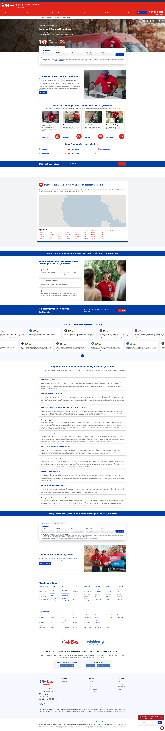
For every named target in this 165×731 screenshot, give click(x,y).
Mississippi (75, 620)
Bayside (41, 234)
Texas (107, 622)
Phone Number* (89, 52)
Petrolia (85, 236)
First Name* (43, 52)
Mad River (77, 234)
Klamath (67, 236)
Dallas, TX (52, 593)
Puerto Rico (97, 625)
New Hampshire (87, 617)
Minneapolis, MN (88, 589)
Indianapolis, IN (65, 598)
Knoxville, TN (76, 586)
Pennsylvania (98, 622)
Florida (52, 617)
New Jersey (86, 620)
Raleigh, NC (97, 596)
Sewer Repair (88, 125)
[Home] (39, 17)
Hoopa (67, 232)
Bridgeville (51, 230)
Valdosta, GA (120, 594)
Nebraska (75, 627)
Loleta (76, 232)
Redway (93, 232)
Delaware (52, 614)
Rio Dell (93, 234)
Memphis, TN (76, 594)
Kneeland (68, 238)
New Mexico (87, 622)
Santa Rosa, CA (109, 596)
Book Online (143, 12)
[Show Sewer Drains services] (65, 153)
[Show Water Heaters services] (95, 149)
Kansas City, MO (65, 600)
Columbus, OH (53, 590)
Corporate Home (122, 691)
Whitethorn (103, 238)
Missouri (75, 622)
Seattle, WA (108, 599)
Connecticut (42, 627)
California (57, 17)
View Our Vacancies (45, 563)
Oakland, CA (87, 594)
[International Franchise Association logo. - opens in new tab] (41, 704)
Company (91, 678)
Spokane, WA (120, 586)
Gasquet (59, 238)
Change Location (21, 7)
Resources (131, 12)
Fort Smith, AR (65, 590)
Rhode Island (98, 627)
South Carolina (109, 614)
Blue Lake (42, 238)
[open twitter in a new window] (162, 21)
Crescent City (51, 234)
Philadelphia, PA (98, 586)
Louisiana (63, 622)
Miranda (76, 238)
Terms (56, 60)
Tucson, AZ (119, 591)
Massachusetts (65, 627)
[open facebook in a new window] (147, 21)
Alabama (41, 614)
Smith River (103, 232)
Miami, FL (75, 599)
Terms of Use (64, 721)
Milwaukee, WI (87, 586)
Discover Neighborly (67, 666)
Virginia (107, 627)
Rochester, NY (98, 599)
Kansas (63, 617)
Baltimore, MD (42, 591)
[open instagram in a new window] (156, 21)
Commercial (30, 12)
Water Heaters (75, 149)
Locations (49, 17)
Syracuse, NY (120, 589)
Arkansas (41, 620)
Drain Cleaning (46, 125)
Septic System (75, 153)
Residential (5, 12)
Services (64, 678)
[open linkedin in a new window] (159, 21)
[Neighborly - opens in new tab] (45, 704)
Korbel (76, 230)
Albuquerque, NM (43, 586)
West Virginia (120, 617)
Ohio (96, 614)
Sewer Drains (45, 153)
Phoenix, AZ (97, 589)
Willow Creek (112, 230)
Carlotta (50, 232)
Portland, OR (98, 594)
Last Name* (58, 52)
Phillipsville (86, 238)
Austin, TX (41, 589)
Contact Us (91, 684)
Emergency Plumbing (57, 12)
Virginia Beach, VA (121, 596)
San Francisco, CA (110, 591)
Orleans (85, 234)
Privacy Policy (61, 60)
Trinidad (102, 234)
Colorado (41, 625)
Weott (102, 236)
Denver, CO (53, 595)
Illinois (51, 625)
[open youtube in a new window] (153, 21)
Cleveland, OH (42, 596)
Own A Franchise (93, 689)
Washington (119, 614)
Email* (72, 52)
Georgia (52, 620)
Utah (107, 625)
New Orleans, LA (88, 591)
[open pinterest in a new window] (150, 21)
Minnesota (75, 617)
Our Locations (121, 686)
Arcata (41, 232)
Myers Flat (85, 230)
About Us (107, 12)
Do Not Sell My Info (89, 721)
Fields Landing (60, 230)
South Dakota (109, 617)
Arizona (41, 617)
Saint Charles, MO (110, 586)
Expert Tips (120, 684)
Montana (75, 625)
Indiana (52, 627)
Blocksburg (42, 236)
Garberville (60, 236)
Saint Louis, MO (109, 589)
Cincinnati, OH (42, 594)
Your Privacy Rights (101, 721)
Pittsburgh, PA (98, 591)
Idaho (51, 622)
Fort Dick (59, 232)
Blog (119, 681)
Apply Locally (159, 5)
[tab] (45, 47)
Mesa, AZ (75, 596)
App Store (91, 666)
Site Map (120, 689)
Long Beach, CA (76, 591)
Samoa (93, 238)
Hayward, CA (64, 595)
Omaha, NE (86, 600)
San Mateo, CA (109, 594)
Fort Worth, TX (65, 593)
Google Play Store (104, 666)
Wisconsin (119, 620)
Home (42, 17)
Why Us (84, 12)
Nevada (85, 614)
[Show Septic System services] (95, 153)
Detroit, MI (53, 598)
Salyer (93, 236)
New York (86, 625)
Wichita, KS (119, 599)
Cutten (50, 236)
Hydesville (68, 234)
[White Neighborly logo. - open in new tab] (4, 1)
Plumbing (65, 125)
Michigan (75, 614)
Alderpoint (42, 230)
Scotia (102, 230)
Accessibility (80, 721)
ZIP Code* (103, 52)
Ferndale (50, 238)
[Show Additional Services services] (124, 149)
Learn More (45, 137)
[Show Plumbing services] (65, 149)
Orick (85, 232)
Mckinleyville (77, 236)
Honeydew (68, 230)
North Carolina (87, 627)
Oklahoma (97, 617)
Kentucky (63, 620)
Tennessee (108, 620)
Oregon (96, 620)
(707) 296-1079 (156, 12)
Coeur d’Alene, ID (43, 599)
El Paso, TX (53, 600)
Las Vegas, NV (76, 589)
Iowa (62, 614)
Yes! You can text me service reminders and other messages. (55, 57)
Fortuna (59, 234)
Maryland (63, 625)
